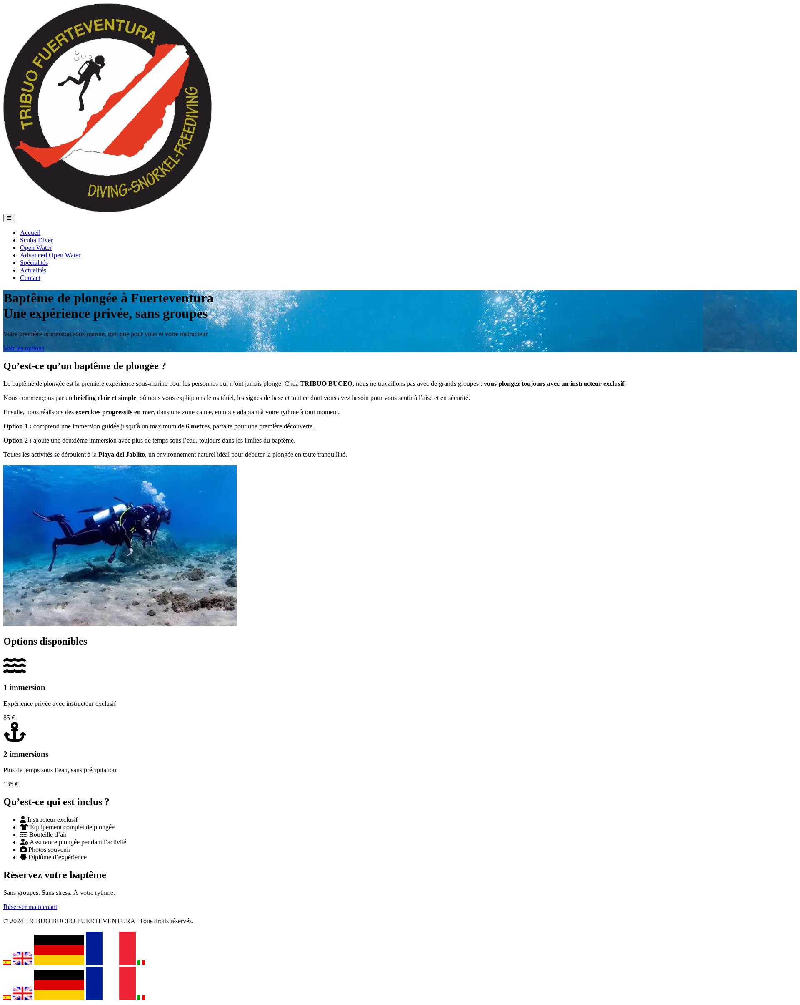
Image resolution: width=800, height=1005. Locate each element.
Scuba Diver (36, 240)
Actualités (33, 270)
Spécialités (34, 262)
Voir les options (23, 348)
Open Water (36, 247)
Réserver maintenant (30, 906)
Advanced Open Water (50, 255)
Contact (30, 277)
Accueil (30, 232)
